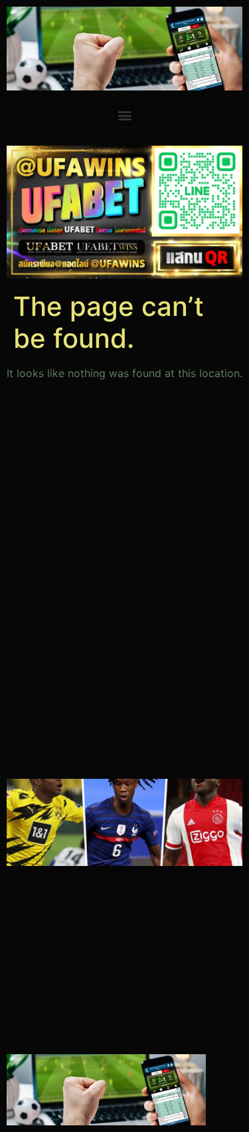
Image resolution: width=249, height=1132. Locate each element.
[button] (124, 115)
